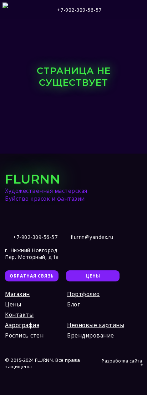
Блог (73, 304)
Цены (13, 304)
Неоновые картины (95, 325)
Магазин (17, 294)
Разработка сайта (122, 361)
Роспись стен (24, 335)
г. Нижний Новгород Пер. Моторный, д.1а (32, 253)
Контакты (19, 315)
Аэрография (22, 325)
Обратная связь (32, 276)
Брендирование (90, 335)
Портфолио (83, 294)
